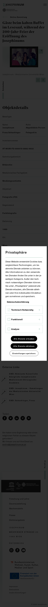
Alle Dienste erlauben (24, 338)
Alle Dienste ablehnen (23, 346)
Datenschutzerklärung (18, 301)
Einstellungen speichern (24, 353)
